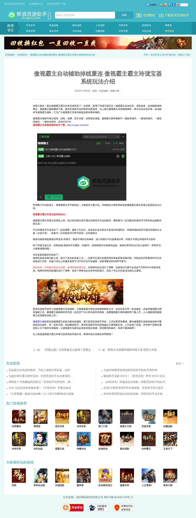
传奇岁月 (30, 25)
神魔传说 (81, 448)
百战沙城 (146, 31)
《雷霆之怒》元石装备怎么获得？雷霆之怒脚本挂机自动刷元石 (69, 349)
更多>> (180, 363)
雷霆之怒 (59, 448)
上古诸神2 (147, 485)
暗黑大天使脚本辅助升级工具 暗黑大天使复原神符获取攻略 (134, 349)
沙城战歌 (59, 485)
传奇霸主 (146, 448)
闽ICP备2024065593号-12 (118, 497)
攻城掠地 (146, 25)
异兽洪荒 (30, 31)
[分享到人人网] (174, 4)
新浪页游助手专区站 (14, 3)
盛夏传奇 (124, 485)
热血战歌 (53, 25)
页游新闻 (22, 54)
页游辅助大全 (36, 3)
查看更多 (169, 31)
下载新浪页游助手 (176, 15)
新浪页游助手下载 (56, 3)
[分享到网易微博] (178, 4)
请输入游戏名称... (66, 15)
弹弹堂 (168, 25)
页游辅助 (9, 54)
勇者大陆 (167, 485)
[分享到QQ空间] (161, 4)
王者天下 (167, 448)
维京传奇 (53, 31)
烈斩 (14, 485)
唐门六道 (103, 426)
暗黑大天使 (125, 426)
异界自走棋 (39, 485)
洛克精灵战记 (105, 485)
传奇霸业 (16, 426)
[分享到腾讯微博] (169, 4)
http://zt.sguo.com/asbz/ (78, 125)
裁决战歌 (77, 25)
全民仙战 (77, 31)
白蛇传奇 (123, 25)
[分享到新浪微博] (165, 4)
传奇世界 (123, 31)
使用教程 (149, 15)
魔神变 (80, 485)
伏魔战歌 (100, 31)
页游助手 (28, 15)
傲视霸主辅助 (40, 321)
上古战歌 (100, 25)
